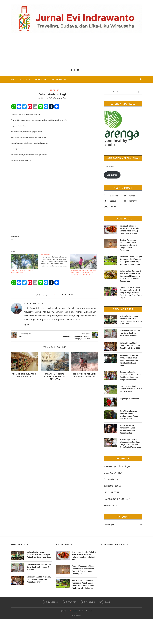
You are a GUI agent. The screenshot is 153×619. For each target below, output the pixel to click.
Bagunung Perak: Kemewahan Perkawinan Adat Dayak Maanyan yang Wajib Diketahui (130, 376)
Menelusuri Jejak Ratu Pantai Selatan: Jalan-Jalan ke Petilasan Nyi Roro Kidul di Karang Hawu (129, 360)
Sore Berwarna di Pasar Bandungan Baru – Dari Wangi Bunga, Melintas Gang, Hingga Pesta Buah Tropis (131, 293)
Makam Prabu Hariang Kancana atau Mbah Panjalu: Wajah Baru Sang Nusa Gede (131, 320)
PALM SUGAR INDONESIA (117, 499)
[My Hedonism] (55, 260)
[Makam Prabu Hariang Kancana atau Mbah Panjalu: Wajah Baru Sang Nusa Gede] (110, 319)
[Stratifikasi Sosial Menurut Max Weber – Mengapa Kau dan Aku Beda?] (55, 361)
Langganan (112, 174)
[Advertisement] (76, 50)
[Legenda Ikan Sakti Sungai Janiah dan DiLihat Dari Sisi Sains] (110, 389)
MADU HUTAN (111, 492)
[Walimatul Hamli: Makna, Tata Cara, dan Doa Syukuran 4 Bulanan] (110, 333)
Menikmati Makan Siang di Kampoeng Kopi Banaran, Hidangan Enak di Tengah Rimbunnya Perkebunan (131, 260)
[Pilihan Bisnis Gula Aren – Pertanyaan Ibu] (24, 361)
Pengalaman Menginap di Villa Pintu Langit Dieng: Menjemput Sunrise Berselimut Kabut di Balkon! (83, 272)
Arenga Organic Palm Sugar (117, 466)
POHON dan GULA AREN (59, 79)
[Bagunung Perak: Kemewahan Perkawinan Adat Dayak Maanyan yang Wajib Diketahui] (110, 375)
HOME (13, 79)
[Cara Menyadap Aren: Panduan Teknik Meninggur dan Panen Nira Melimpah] (110, 414)
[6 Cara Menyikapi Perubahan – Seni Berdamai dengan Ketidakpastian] (110, 428)
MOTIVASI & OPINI (40, 79)
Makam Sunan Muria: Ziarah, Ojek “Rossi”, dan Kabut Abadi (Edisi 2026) (130, 345)
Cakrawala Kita (111, 479)
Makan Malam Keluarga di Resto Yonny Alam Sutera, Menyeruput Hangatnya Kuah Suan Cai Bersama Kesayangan (131, 276)
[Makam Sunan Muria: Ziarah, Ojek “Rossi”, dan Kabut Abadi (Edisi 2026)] (110, 346)
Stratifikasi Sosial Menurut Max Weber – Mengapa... (54, 376)
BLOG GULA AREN (113, 472)
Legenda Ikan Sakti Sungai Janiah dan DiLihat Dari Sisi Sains (131, 388)
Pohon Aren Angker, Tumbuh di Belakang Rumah (22, 271)
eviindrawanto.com (58, 98)
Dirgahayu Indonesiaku (129, 399)
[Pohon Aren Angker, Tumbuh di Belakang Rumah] (24, 261)
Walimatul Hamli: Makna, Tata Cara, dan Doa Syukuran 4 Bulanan (130, 333)
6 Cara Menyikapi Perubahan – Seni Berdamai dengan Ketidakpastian (127, 429)
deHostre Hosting (112, 485)
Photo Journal (110, 505)
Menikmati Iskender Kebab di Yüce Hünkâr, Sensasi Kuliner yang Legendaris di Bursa (129, 229)
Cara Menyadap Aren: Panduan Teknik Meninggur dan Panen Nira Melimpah (129, 415)
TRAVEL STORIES (24, 79)
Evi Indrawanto (73, 611)
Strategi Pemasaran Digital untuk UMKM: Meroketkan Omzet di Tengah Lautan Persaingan (128, 245)
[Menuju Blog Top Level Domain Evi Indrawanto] (85, 361)
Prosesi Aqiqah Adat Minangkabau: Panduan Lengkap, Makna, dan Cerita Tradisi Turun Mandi (131, 443)
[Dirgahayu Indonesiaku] (110, 402)
